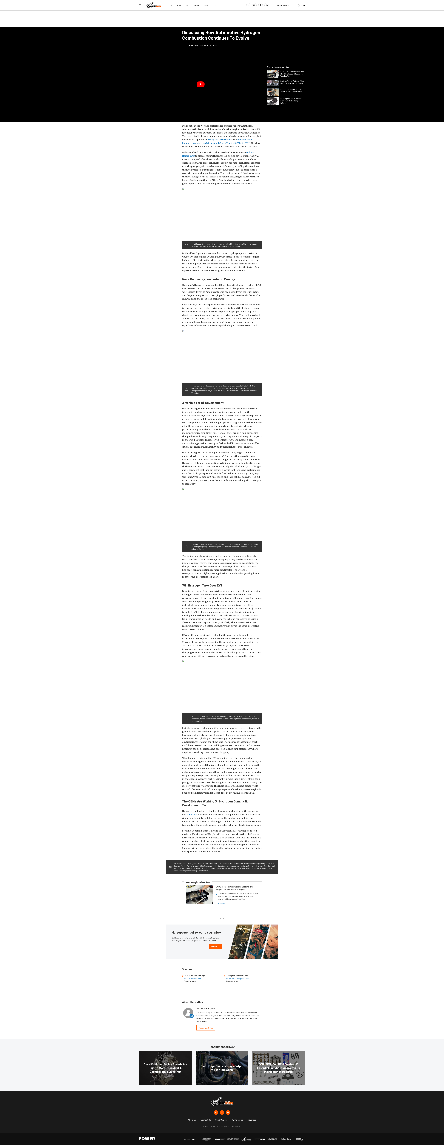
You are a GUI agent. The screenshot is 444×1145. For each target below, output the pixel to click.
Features (215, 5)
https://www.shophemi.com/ (238, 978)
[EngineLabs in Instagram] (216, 1112)
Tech (186, 5)
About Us (192, 1120)
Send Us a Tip (221, 1120)
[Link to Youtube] (266, 5)
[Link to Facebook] (260, 5)
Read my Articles (206, 1028)
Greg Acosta (220, 903)
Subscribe (215, 946)
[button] (200, 84)
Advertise (252, 1120)
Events (205, 5)
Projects (195, 5)
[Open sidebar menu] (140, 5)
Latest (170, 5)
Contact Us (206, 1120)
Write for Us (237, 1120)
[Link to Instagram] (254, 5)
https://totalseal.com (192, 978)
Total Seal (192, 814)
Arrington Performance (220, 139)
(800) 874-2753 (190, 981)
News (178, 5)
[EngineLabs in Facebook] (222, 1112)
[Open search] (248, 5)
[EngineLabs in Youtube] (228, 1112)
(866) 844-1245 (232, 981)
